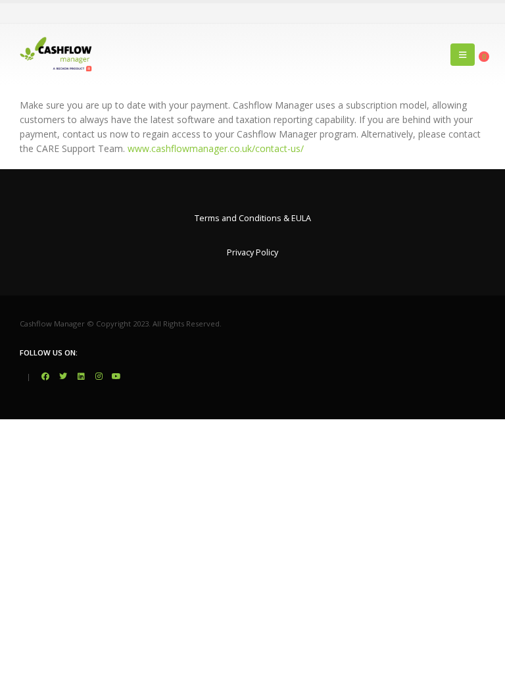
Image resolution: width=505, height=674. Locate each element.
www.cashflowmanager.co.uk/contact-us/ (216, 148)
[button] (462, 54)
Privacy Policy (252, 252)
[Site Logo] (56, 54)
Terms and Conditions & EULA (253, 218)
